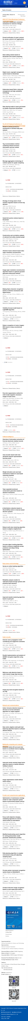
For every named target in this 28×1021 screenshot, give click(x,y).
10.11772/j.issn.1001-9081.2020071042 (12, 604)
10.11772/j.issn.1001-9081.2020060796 (12, 446)
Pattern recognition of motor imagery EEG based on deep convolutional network (13, 327)
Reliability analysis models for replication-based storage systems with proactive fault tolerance (14, 581)
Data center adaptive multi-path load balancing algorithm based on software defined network (14, 728)
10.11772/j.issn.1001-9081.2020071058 (12, 787)
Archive (7, 936)
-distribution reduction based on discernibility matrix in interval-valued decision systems (13, 509)
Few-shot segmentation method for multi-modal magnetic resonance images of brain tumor (13, 394)
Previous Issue (21, 14)
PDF (15, 31)
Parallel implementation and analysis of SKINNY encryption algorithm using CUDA (14, 657)
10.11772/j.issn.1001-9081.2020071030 (12, 718)
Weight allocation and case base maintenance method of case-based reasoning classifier (13, 473)
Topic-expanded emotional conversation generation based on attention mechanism (12, 490)
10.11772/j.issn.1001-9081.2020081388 (12, 404)
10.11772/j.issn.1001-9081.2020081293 (12, 135)
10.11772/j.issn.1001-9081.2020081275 (12, 152)
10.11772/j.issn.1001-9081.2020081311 (12, 242)
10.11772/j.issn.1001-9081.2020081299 (12, 280)
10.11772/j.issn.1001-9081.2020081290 (12, 168)
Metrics (18, 32)
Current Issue (9, 934)
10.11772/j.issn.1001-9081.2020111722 (12, 29)
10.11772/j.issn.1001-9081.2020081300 (12, 336)
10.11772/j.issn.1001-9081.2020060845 (12, 736)
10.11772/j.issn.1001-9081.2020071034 (12, 895)
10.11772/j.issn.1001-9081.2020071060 (12, 664)
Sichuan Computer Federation (8, 946)
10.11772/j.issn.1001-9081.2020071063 (12, 500)
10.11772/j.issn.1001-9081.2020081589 (12, 317)
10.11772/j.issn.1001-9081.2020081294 (12, 209)
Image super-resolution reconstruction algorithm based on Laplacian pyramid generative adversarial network (14, 271)
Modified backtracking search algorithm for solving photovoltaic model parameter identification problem (14, 836)
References (5, 32)
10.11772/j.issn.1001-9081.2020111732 (12, 46)
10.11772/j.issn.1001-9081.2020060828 (12, 536)
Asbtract (6, 31)
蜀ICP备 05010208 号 (6, 1012)
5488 (8, 1018)
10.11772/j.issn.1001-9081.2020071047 (12, 571)
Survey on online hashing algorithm (13, 566)
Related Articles (12, 32)
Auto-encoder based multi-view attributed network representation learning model (12, 456)
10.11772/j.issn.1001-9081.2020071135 (12, 647)
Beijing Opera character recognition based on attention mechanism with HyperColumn (13, 290)
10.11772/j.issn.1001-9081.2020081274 (12, 299)
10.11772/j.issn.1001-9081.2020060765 (12, 879)
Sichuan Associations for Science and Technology (13, 943)
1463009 (8, 1016)
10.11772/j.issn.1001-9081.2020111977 (12, 98)
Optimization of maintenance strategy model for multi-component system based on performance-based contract (13, 799)
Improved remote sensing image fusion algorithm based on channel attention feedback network (14, 764)
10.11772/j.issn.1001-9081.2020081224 (12, 681)
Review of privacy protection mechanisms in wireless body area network (12, 128)
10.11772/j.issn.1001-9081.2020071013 (12, 826)
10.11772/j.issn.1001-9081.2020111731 (12, 81)
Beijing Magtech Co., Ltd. (12, 1014)
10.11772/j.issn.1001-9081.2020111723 (12, 64)
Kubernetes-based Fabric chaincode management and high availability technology (13, 91)
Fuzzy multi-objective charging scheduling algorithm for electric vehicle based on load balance (12, 818)
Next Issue (23, 16)
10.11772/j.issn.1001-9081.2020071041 (12, 845)
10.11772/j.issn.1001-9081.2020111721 (12, 115)
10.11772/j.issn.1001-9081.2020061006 (12, 463)
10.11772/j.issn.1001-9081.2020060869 (12, 555)
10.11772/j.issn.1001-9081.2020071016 (12, 481)
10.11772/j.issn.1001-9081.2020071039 (12, 754)
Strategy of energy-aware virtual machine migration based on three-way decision (14, 202)
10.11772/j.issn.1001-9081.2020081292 (12, 261)
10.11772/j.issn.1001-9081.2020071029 (12, 697)
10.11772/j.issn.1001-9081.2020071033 (12, 808)
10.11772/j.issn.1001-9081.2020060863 (12, 862)
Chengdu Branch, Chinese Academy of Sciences (12, 948)
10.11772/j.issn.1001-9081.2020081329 (12, 227)
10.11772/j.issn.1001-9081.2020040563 (12, 519)
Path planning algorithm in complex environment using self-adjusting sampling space (13, 855)
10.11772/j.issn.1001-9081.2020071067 (12, 589)
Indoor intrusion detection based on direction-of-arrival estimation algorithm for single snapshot (13, 709)
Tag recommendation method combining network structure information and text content (11, 145)
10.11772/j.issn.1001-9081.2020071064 (12, 771)
